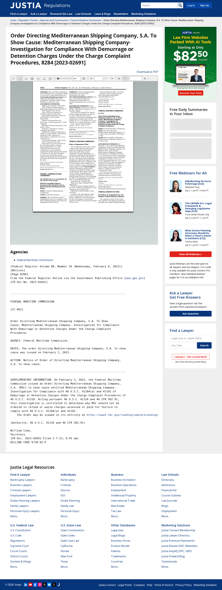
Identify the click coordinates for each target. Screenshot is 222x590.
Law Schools (83, 14)
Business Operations (124, 485)
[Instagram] (40, 585)
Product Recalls (120, 546)
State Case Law (70, 540)
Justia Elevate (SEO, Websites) (179, 546)
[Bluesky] (49, 585)
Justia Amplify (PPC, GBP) (176, 551)
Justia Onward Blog (173, 556)
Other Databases (123, 525)
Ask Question (191, 313)
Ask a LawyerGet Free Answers (185, 295)
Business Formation (123, 480)
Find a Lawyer (18, 14)
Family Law (67, 506)
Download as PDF (147, 72)
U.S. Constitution (20, 530)
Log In (191, 5)
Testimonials (169, 561)
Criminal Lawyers (20, 490)
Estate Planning (70, 500)
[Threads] (44, 585)
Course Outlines (171, 495)
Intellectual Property (123, 495)
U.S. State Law (71, 525)
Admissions (168, 485)
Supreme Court (19, 546)
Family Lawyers (19, 506)
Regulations (17, 540)
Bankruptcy (68, 480)
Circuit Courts (18, 551)
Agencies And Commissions (54, 20)
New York (66, 556)
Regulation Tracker (28, 20)
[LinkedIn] (26, 585)
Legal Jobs (117, 530)
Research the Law (61, 14)
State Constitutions (72, 530)
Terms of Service (163, 585)
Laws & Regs (102, 14)
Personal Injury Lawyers (25, 511)
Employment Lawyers (23, 495)
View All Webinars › (190, 254)
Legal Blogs (118, 535)
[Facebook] (35, 585)
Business (117, 475)
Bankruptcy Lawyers (22, 480)
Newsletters (121, 14)
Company (139, 585)
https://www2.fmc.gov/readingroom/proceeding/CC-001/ (128, 414)
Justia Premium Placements (178, 540)
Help (149, 585)
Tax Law (116, 511)
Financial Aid (168, 490)
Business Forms (120, 540)
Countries (117, 561)
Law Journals (169, 500)
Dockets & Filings (20, 561)
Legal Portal (125, 585)
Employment (118, 490)
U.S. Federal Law (22, 525)
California (66, 546)
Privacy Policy (183, 585)
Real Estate (117, 506)
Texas (64, 561)
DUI (63, 495)
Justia (13, 20)
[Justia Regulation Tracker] (25, 5)
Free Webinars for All (188, 173)
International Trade (123, 500)
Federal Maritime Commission (86, 20)
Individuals (68, 475)
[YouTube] (30, 585)
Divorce (65, 490)
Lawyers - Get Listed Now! (191, 356)
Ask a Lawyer (39, 14)
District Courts (19, 556)
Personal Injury (70, 511)
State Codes (68, 535)
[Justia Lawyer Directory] (59, 585)
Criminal (66, 485)
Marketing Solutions (143, 14)
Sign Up (204, 5)
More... (14, 516)
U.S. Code (15, 535)
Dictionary (167, 480)
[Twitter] (54, 585)
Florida (65, 551)
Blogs (164, 506)
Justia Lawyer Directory (175, 535)
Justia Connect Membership (178, 530)
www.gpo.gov (135, 278)
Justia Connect (107, 585)
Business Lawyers (21, 485)
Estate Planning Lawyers (25, 500)
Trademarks (118, 556)
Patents (115, 551)
